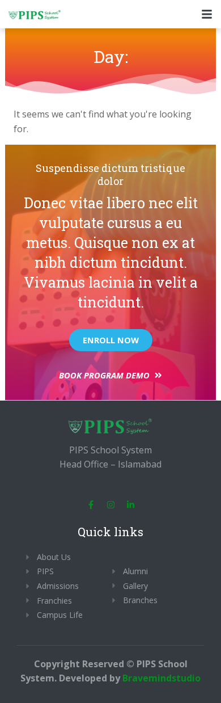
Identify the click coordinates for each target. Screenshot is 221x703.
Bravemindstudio (161, 678)
